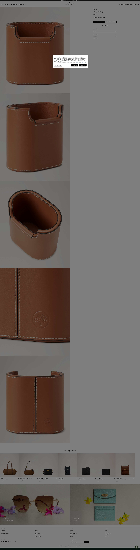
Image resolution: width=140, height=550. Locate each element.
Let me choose (58, 65)
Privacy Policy (83, 62)
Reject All (75, 65)
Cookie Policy (78, 62)
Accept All (83, 65)
